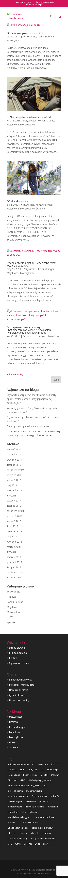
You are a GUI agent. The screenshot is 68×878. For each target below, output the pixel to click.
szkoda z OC (14, 822)
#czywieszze (29, 36)
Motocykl (12, 780)
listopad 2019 (14, 464)
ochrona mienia (15, 790)
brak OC (55, 764)
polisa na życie (15, 801)
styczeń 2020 (14, 454)
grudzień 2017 (14, 562)
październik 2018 (16, 510)
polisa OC (44, 801)
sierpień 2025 (14, 449)
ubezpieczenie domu (41, 833)
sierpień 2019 (14, 480)
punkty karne (54, 806)
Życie (37, 843)
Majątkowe (13, 124)
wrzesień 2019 (14, 475)
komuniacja (52, 769)
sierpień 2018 (14, 521)
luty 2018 (12, 551)
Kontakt (13, 658)
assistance (43, 764)
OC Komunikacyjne (35, 790)
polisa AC (55, 796)
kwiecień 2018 (14, 541)
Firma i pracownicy (19, 700)
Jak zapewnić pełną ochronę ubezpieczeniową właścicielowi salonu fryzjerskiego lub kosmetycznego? (29, 330)
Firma (23, 769)
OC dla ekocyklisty (18, 201)
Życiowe (40, 208)
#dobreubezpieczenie (18, 764)
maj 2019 (12, 485)
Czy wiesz (12, 769)
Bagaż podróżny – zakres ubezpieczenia (28, 426)
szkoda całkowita (29, 812)
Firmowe (42, 336)
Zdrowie (28, 843)
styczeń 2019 (14, 500)
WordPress (44, 873)
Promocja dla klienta (34, 806)
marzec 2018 (14, 546)
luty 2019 (12, 495)
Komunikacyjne (45, 36)
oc (44, 785)
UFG (10, 843)
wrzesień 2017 (14, 577)
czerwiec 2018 (14, 531)
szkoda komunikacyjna (18, 817)
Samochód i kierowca (20, 679)
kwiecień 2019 (14, 490)
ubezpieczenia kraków (42, 827)
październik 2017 (16, 572)
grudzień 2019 (14, 459)
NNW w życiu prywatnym (39, 780)
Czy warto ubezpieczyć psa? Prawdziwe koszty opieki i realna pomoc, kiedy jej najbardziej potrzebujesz (31, 398)
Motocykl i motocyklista (21, 684)
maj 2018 (12, 536)
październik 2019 (16, 470)
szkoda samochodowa (43, 817)
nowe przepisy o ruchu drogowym (24, 785)
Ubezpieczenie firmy (17, 838)
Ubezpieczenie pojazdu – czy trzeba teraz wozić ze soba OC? (31, 264)
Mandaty (55, 775)
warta (18, 843)
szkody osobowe (31, 822)
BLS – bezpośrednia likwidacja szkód (29, 117)
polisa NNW (30, 801)
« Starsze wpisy (15, 374)
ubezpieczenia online (18, 833)
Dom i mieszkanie (18, 689)
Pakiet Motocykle (39, 796)
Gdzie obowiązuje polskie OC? (25, 33)
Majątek (44, 775)
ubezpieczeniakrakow (18, 827)
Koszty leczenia (30, 775)
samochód (13, 812)
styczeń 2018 (14, 557)
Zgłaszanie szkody (19, 663)
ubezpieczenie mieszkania (43, 838)
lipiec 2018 (12, 526)
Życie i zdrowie (17, 695)
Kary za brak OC (36, 769)
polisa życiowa (15, 806)
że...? (45, 843)
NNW (10, 617)
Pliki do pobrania (18, 652)
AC (33, 764)
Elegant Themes (45, 869)
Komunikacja (14, 775)
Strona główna (17, 647)
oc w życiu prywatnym (18, 796)
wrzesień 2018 (14, 516)
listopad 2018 (14, 505)
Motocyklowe (14, 40)
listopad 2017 (14, 567)
